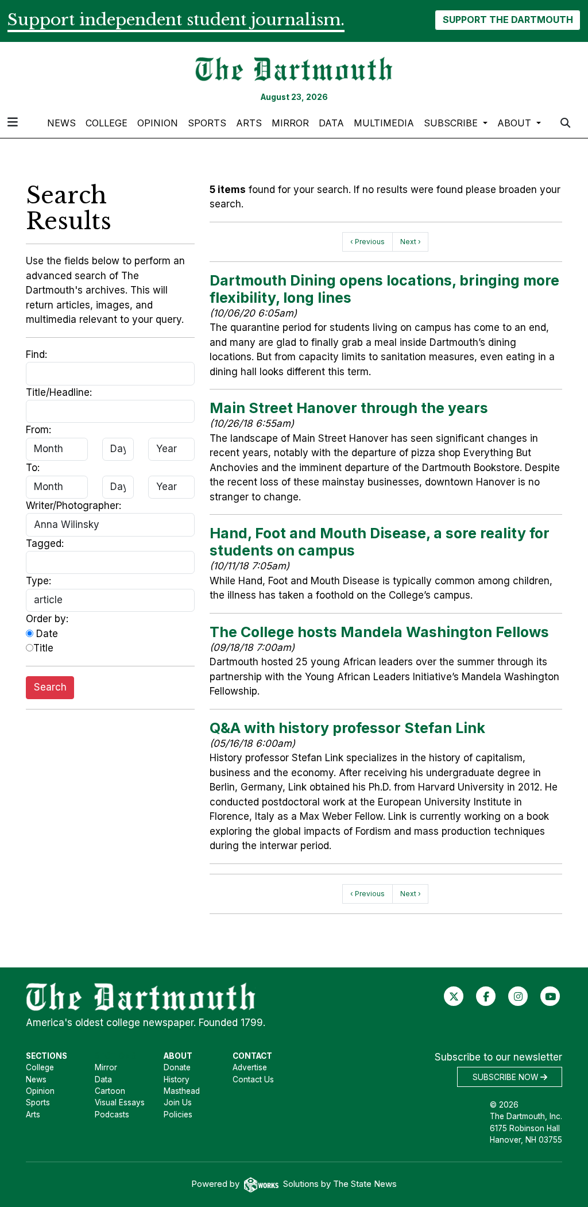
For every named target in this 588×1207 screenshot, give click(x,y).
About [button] (515, 123)
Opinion (157, 123)
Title (43, 648)
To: (33, 467)
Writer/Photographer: (73, 505)
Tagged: (45, 543)
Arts (249, 123)
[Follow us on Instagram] (518, 996)
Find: (36, 354)
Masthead (182, 1091)
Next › (410, 241)
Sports (207, 123)
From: (38, 429)
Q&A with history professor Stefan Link (347, 727)
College (106, 123)
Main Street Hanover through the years (349, 408)
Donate (177, 1067)
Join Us (178, 1102)
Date (45, 633)
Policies (178, 1114)
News (61, 123)
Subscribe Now (506, 1077)
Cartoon (110, 1091)
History (176, 1079)
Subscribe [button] (452, 123)
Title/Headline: (59, 392)
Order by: (47, 618)
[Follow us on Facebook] (486, 996)
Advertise (250, 1067)
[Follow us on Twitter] (454, 996)
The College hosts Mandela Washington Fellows (379, 632)
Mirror (290, 123)
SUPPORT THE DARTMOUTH (508, 19)
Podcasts (112, 1114)
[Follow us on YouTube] (550, 996)
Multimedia (384, 123)
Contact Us (253, 1079)
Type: (38, 581)
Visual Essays (120, 1102)
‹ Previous (367, 241)
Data (331, 123)
